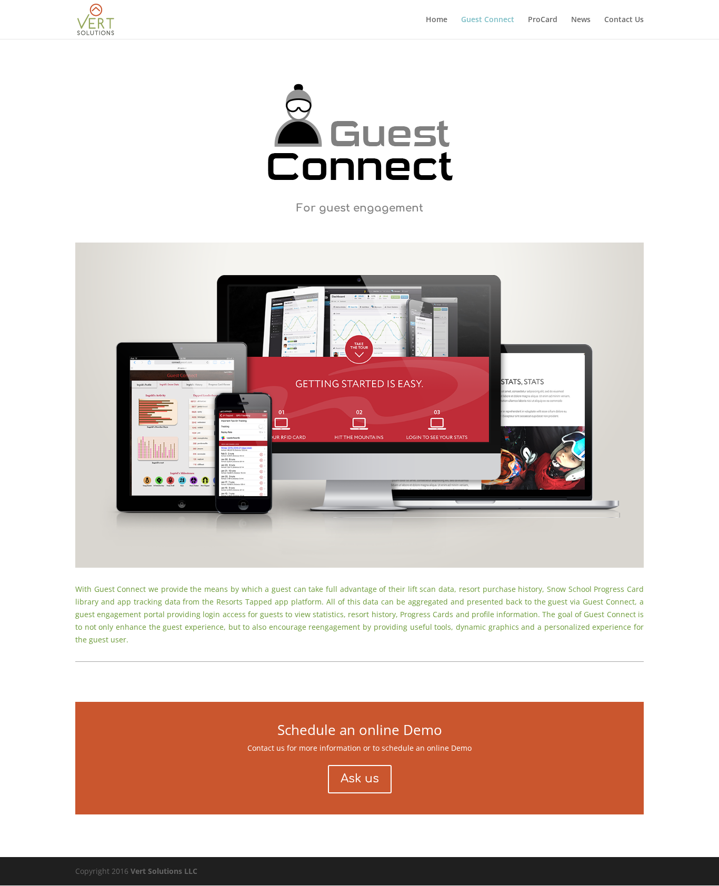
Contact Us (624, 20)
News (581, 20)
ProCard (542, 20)
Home (436, 20)
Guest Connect (487, 20)
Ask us (360, 778)
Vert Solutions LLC (164, 871)
